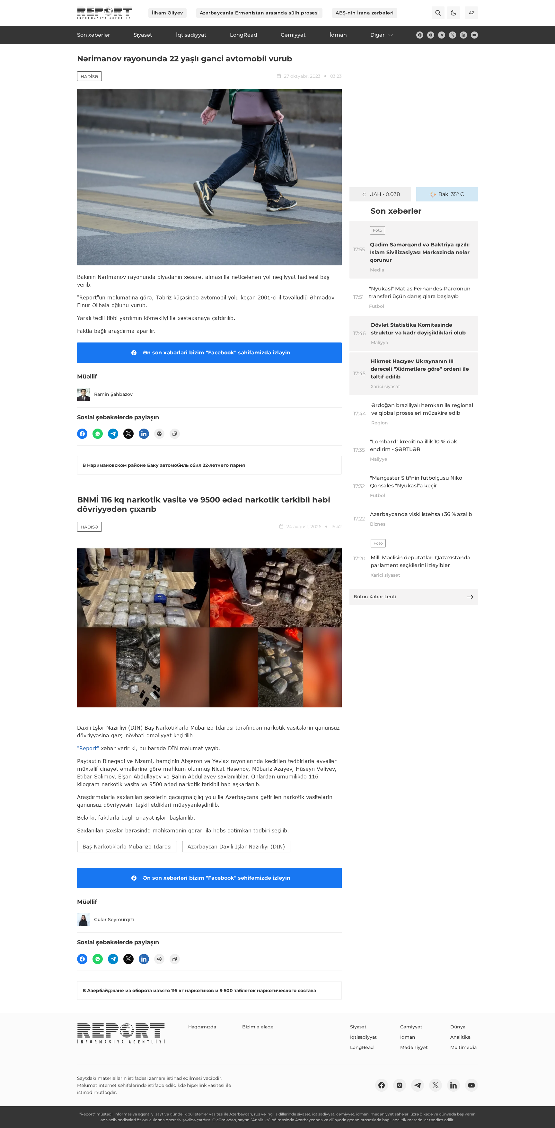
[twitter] (452, 35)
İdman (407, 1037)
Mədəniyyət (414, 1047)
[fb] (419, 35)
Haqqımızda (202, 1027)
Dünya (457, 1027)
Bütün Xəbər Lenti (375, 597)
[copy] (175, 434)
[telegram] (441, 35)
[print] (159, 434)
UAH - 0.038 (384, 194)
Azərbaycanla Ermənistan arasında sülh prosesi (259, 13)
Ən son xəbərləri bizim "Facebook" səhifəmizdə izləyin (216, 353)
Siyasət (358, 1027)
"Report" (88, 748)
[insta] (430, 35)
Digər (377, 35)
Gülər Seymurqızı (114, 919)
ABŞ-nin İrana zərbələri (365, 13)
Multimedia (463, 1047)
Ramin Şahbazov (113, 394)
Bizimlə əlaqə (258, 1027)
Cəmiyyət (411, 1027)
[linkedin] (463, 35)
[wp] (97, 434)
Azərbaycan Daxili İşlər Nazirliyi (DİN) (236, 846)
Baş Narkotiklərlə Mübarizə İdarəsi (127, 846)
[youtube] (474, 35)
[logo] (104, 12)
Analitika (460, 1037)
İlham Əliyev (167, 13)
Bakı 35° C (451, 194)
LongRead (362, 1047)
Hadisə (89, 76)
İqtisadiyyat (363, 1037)
